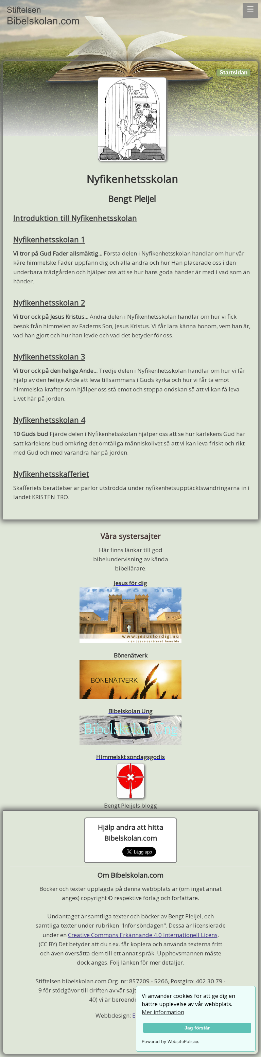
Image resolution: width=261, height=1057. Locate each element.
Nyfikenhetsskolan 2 (49, 302)
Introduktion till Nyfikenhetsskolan (75, 218)
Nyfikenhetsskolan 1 (49, 239)
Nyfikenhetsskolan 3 (49, 356)
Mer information (163, 1012)
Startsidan (233, 72)
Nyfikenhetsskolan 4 (49, 420)
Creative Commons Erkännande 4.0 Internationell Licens (143, 935)
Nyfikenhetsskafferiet (51, 474)
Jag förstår (197, 1027)
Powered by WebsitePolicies (170, 1041)
